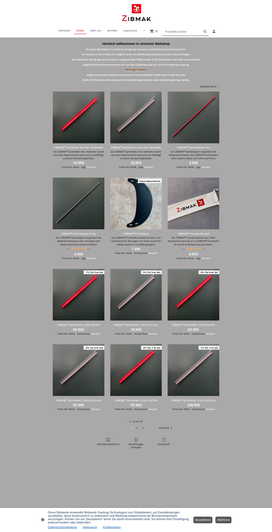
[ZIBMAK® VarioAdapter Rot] (193, 117)
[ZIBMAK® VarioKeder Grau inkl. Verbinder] (136, 117)
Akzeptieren (203, 519)
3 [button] (143, 428)
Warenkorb (164, 444)
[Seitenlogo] (136, 12)
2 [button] (137, 428)
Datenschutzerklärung (62, 527)
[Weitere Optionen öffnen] (144, 30)
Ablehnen (223, 519)
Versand (91, 167)
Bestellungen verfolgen (136, 445)
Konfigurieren (112, 527)
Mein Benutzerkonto (108, 444)
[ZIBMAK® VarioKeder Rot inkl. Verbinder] (78, 117)
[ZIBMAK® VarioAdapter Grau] (78, 203)
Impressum (90, 527)
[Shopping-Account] (214, 31)
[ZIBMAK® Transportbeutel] (193, 203)
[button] (166, 428)
